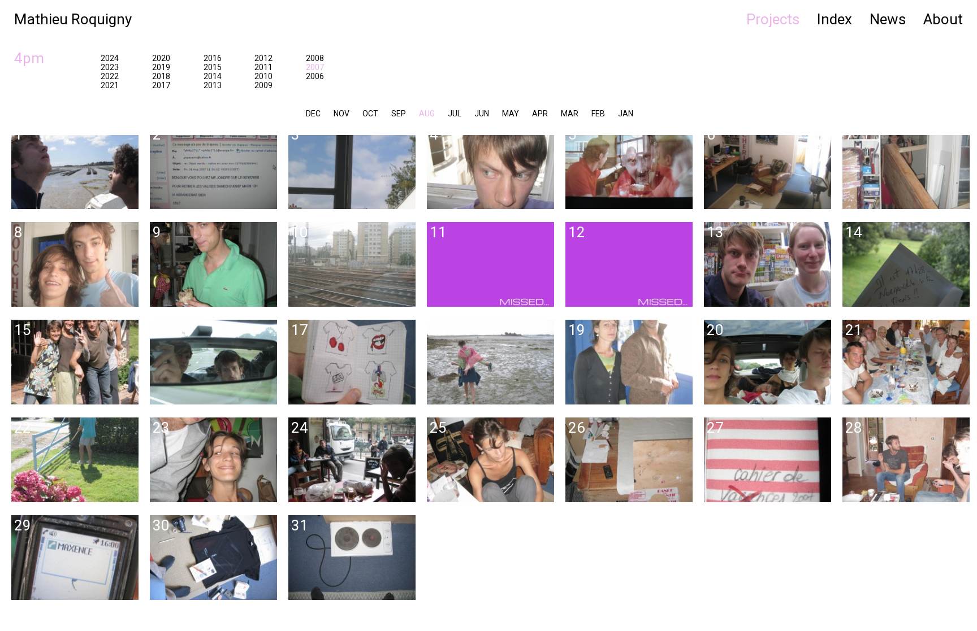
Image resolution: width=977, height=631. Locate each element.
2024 (110, 58)
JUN (481, 113)
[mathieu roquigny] (485, 315)
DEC (313, 113)
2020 (161, 58)
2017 (161, 85)
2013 (213, 85)
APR (540, 113)
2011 (263, 67)
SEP (398, 113)
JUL (454, 113)
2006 (315, 76)
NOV (341, 113)
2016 (213, 58)
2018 (161, 76)
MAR (569, 113)
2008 (315, 58)
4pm (29, 58)
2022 (110, 76)
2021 (110, 85)
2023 (110, 67)
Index (834, 19)
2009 (263, 85)
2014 (213, 76)
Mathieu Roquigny (73, 19)
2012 (263, 58)
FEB (598, 113)
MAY (510, 113)
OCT (370, 113)
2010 (263, 76)
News (888, 19)
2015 (213, 67)
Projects (772, 19)
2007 (315, 67)
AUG (427, 113)
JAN (625, 113)
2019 (161, 67)
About (943, 19)
